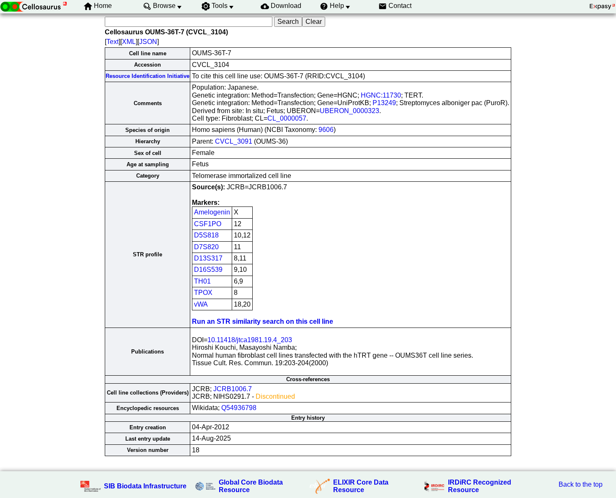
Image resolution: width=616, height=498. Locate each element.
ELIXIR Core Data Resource (360, 486)
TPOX (203, 292)
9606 (326, 129)
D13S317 (208, 258)
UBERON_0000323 (349, 110)
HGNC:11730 (381, 95)
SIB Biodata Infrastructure (145, 486)
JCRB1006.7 (232, 388)
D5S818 (206, 235)
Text (112, 41)
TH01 (202, 281)
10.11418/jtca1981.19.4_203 (249, 339)
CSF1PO (207, 223)
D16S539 (208, 269)
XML (129, 41)
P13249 (384, 102)
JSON (148, 41)
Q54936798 (238, 407)
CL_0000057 (286, 118)
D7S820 (206, 246)
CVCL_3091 (233, 141)
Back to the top (581, 484)
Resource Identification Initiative (147, 76)
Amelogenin (212, 212)
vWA (201, 304)
